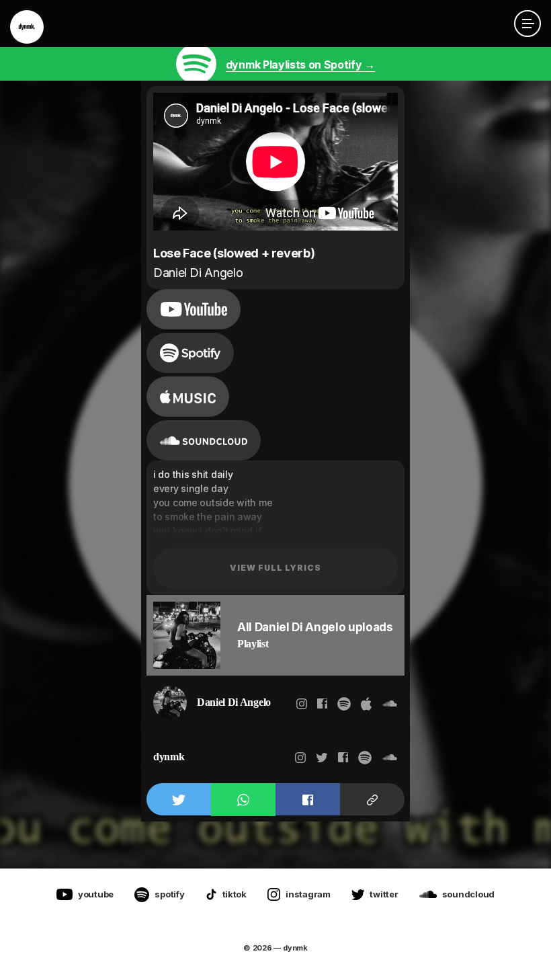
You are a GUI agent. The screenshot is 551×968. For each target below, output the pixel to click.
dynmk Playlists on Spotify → (300, 64)
